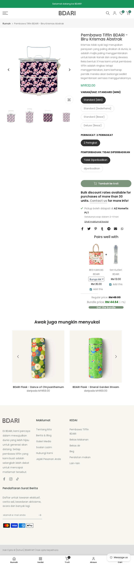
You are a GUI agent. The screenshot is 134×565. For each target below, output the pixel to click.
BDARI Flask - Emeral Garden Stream (96, 387)
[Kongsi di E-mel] (115, 228)
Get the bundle (106, 307)
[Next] (69, 69)
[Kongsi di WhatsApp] (122, 228)
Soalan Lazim (44, 447)
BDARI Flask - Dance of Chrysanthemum (38, 387)
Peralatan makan (80, 457)
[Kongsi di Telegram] (108, 228)
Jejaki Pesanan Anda (48, 459)
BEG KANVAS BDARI (96, 272)
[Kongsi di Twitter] (89, 228)
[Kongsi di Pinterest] (95, 228)
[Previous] (8, 69)
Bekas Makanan (79, 439)
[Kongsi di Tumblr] (102, 228)
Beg (72, 451)
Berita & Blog (43, 435)
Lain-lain (75, 463)
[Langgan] (38, 515)
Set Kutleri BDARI (116, 272)
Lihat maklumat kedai (96, 221)
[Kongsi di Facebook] (82, 228)
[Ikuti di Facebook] (4, 479)
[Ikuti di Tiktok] (17, 479)
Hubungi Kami (44, 453)
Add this (98, 289)
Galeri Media (43, 441)
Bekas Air (75, 445)
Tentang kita (44, 429)
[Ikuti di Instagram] (10, 479)
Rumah (7, 23)
